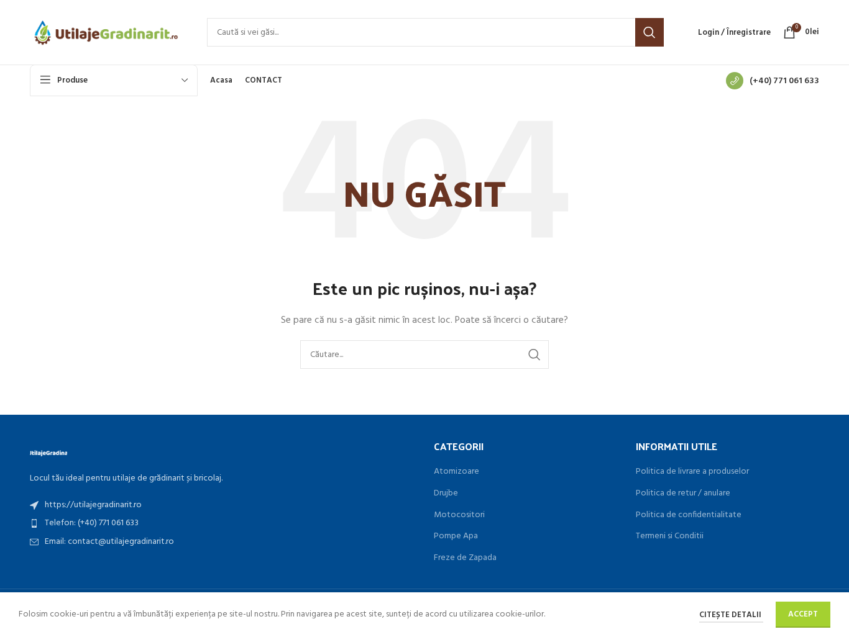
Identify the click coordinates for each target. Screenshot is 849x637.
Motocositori (459, 515)
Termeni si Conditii (670, 536)
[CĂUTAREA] (649, 32)
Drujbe (446, 493)
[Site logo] (106, 32)
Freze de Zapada (465, 558)
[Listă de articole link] (222, 505)
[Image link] (48, 452)
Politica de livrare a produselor (692, 472)
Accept (803, 614)
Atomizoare (456, 472)
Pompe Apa (456, 536)
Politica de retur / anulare (683, 493)
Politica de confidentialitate (688, 515)
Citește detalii (731, 614)
